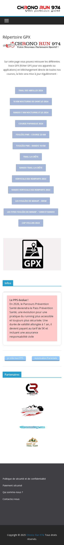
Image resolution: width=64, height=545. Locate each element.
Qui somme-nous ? (13, 492)
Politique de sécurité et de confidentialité (24, 478)
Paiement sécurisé (12, 485)
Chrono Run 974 (35, 534)
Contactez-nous (11, 499)
